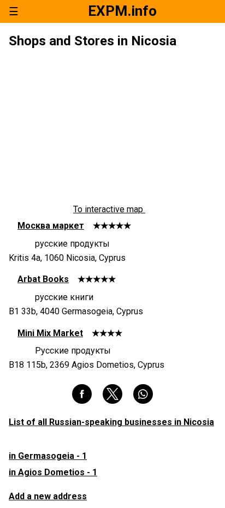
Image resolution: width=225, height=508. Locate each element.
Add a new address (48, 496)
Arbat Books (43, 279)
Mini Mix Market (50, 333)
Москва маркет (50, 225)
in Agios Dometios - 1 (53, 472)
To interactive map (109, 209)
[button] (82, 394)
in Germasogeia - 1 (48, 456)
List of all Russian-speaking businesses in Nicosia (111, 422)
